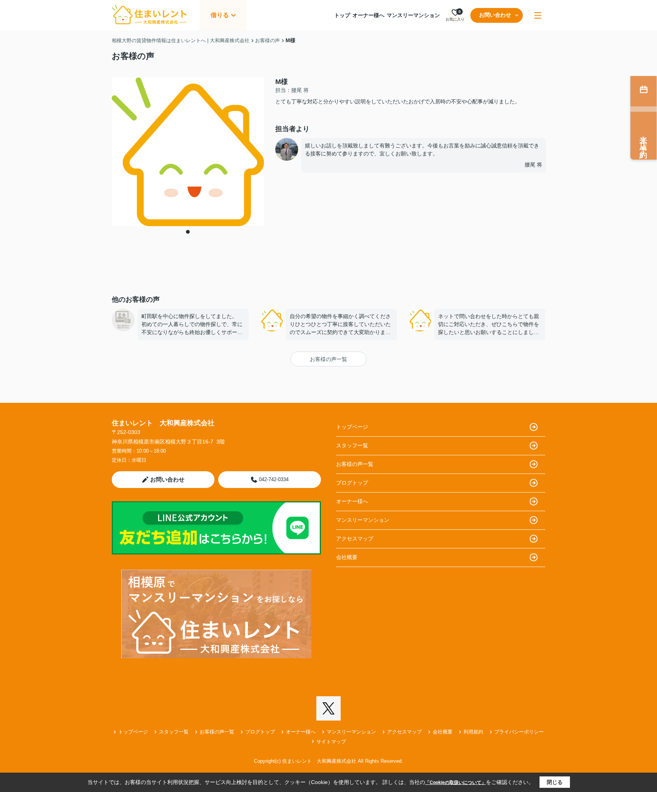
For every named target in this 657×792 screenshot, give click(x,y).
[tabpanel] (188, 152)
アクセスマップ (354, 538)
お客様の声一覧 (328, 359)
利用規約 (473, 732)
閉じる (555, 782)
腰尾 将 (533, 165)
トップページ (352, 427)
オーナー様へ (368, 15)
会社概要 (346, 557)
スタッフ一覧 (352, 445)
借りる (220, 15)
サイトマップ (331, 741)
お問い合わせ (495, 15)
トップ (342, 15)
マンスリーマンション (413, 15)
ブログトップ (352, 483)
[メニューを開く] (537, 15)
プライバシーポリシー (519, 732)
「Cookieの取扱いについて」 (455, 782)
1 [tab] (188, 232)
